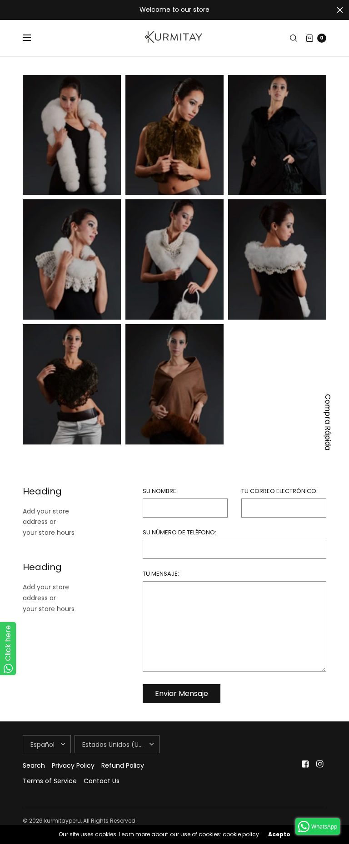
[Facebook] (305, 764)
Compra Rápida (328, 422)
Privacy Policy (73, 765)
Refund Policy (122, 765)
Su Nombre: (160, 491)
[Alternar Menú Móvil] (33, 38)
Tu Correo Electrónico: (279, 491)
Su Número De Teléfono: (179, 532)
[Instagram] (320, 764)
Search (34, 765)
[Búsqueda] (293, 38)
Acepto (279, 834)
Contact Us (102, 780)
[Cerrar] (340, 10)
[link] (72, 135)
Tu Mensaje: (161, 574)
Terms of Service (50, 780)
